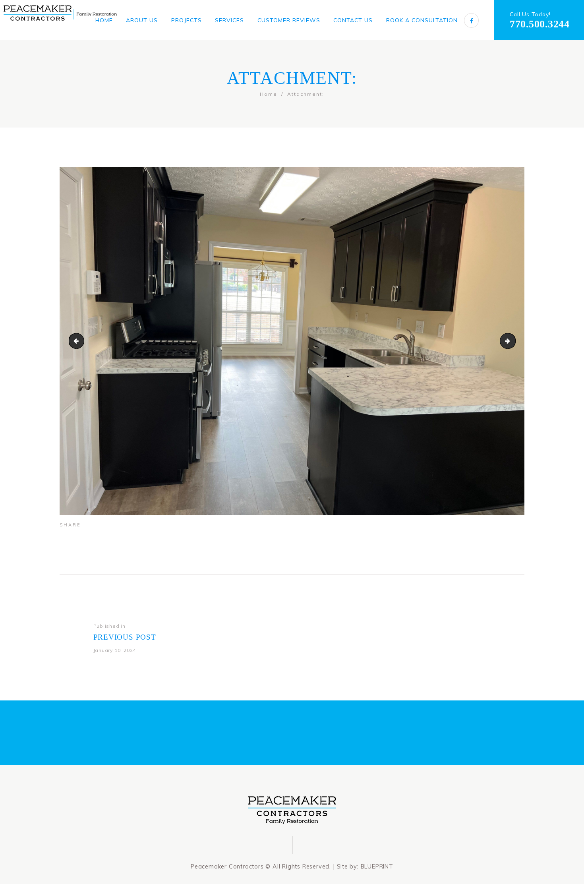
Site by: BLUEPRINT (365, 866)
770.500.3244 (539, 24)
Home (268, 94)
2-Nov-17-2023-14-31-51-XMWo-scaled (512, 340)
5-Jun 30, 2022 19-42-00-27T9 (78, 340)
